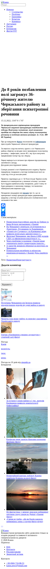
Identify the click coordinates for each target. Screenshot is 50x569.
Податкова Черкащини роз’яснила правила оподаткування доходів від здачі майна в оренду (23, 304)
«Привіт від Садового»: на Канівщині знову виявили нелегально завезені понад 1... (26, 232)
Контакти (10, 549)
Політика (16, 14)
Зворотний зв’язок (14, 554)
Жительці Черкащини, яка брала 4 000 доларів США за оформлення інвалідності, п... (27, 237)
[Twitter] (25, 210)
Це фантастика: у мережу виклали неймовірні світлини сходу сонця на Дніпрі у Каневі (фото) (27, 514)
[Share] (25, 214)
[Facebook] (25, 205)
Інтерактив (11, 29)
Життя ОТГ (11, 31)
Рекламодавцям (13, 552)
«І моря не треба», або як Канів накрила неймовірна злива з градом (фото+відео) (24, 520)
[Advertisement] (25, 59)
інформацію (40, 142)
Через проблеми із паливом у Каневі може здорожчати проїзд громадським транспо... (25, 242)
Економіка (16, 17)
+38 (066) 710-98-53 (15, 563)
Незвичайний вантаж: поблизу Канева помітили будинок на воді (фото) (23, 477)
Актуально (11, 24)
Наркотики (11, 260)
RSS (8, 547)
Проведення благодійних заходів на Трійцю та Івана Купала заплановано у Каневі (27, 223)
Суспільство (17, 12)
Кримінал (16, 21)
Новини (10, 9)
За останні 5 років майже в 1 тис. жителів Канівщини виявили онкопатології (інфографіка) (25, 403)
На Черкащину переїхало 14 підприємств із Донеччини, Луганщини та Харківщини (26, 228)
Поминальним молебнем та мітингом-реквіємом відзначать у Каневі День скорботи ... (27, 252)
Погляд (9, 26)
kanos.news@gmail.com (16, 565)
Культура (16, 19)
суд (29, 260)
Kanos (19, 142)
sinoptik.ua (25, 362)
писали (26, 193)
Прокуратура (22, 260)
